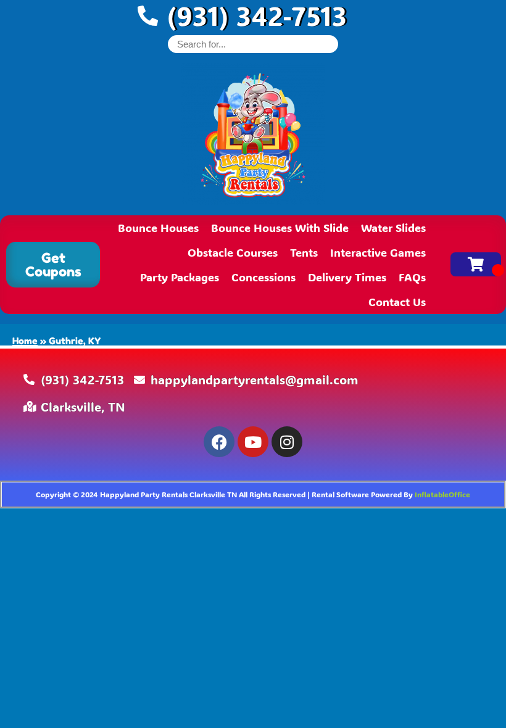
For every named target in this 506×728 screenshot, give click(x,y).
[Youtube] (253, 441)
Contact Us (397, 301)
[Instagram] (287, 441)
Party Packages (179, 277)
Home (25, 341)
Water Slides (393, 227)
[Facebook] (219, 441)
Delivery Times (347, 277)
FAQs (412, 277)
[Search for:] (253, 44)
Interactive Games (378, 252)
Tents (304, 252)
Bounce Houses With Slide (280, 227)
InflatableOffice (442, 494)
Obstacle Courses (233, 252)
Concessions (263, 277)
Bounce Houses (158, 227)
